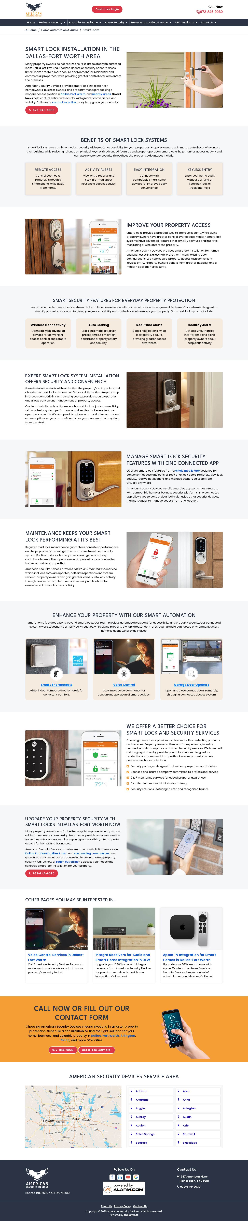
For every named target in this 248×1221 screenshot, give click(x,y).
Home (31, 22)
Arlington (127, 1035)
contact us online (64, 102)
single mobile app (187, 471)
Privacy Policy (122, 1206)
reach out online (67, 862)
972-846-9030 (211, 12)
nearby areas (101, 94)
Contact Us (140, 1206)
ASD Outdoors (184, 22)
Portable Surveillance (83, 22)
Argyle (140, 1108)
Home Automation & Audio (149, 22)
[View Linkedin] (120, 1177)
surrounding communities (91, 853)
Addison (141, 1091)
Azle (186, 1125)
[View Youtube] (128, 1177)
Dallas (65, 94)
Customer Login (107, 9)
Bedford (141, 1143)
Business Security (50, 22)
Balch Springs (145, 1134)
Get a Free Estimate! (97, 1050)
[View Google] (136, 1177)
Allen (54, 853)
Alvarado (142, 1100)
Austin (187, 1117)
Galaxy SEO (131, 1215)
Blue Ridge (190, 1143)
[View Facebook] (112, 1177)
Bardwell (189, 1134)
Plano (65, 1040)
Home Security (115, 22)
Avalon (140, 1125)
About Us (207, 22)
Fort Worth (77, 94)
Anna (186, 1100)
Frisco (63, 853)
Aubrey (141, 1117)
